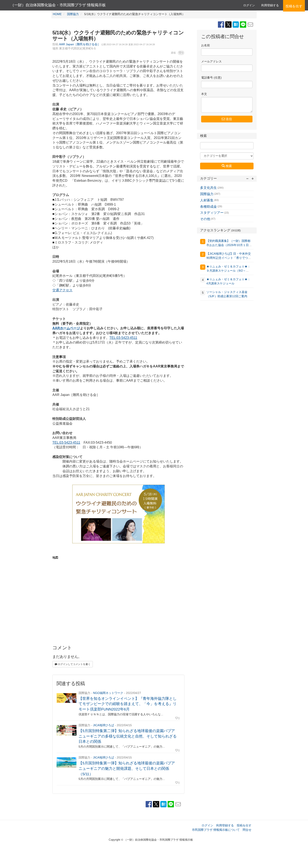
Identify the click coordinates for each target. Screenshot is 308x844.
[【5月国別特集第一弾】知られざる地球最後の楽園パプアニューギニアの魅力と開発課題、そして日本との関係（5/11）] (66, 762)
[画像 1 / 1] (118, 516)
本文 (204, 94)
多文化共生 (208, 187)
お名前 (205, 45)
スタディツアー (212, 212)
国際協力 (207, 194)
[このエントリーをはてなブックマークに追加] (236, 24)
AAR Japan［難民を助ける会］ (79, 44)
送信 (228, 119)
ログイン (249, 5)
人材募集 (207, 200)
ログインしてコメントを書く (74, 664)
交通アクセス (62, 290)
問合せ (247, 829)
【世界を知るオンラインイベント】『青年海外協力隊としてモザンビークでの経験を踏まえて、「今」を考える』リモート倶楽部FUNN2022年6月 (128, 703)
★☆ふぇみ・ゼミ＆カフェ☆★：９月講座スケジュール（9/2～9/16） (228, 270)
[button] (181, 53)
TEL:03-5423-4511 (123, 338)
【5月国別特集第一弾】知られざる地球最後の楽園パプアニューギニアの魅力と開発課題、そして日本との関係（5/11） (127, 768)
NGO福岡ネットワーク (108, 693)
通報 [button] (173, 52)
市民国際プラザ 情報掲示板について (216, 829)
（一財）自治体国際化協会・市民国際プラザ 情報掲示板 (58, 5)
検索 (228, 165)
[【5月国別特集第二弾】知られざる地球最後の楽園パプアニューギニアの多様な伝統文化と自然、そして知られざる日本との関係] (66, 730)
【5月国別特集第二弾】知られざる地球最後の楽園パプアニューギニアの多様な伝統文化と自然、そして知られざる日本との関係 (128, 736)
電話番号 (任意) (211, 77)
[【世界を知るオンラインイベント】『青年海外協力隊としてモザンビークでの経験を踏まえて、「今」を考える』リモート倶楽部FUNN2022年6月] (66, 698)
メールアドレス (211, 61)
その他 (205, 219)
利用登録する (225, 825)
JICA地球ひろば (103, 725)
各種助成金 (208, 206)
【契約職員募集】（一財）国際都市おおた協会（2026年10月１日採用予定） (229, 245)
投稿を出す (244, 825)
